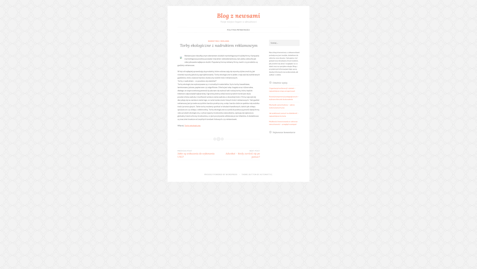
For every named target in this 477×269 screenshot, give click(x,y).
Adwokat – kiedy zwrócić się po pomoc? (243, 154)
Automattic (266, 174)
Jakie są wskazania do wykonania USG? (196, 154)
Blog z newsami (238, 15)
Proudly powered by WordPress (220, 174)
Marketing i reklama (218, 41)
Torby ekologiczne (192, 125)
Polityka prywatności (238, 30)
